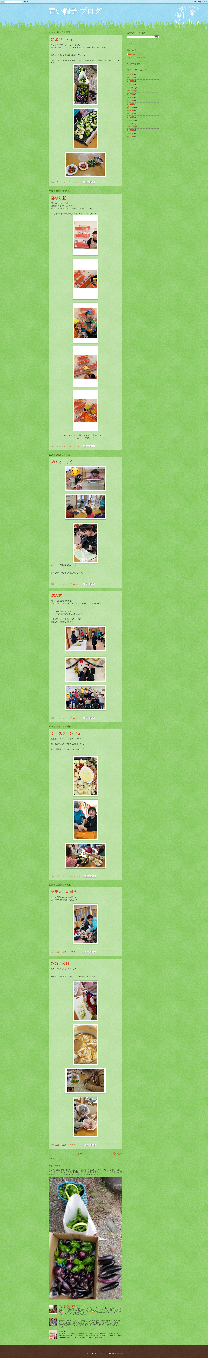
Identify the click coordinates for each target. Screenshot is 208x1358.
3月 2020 (130, 78)
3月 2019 (130, 110)
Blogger (120, 1353)
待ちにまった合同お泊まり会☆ (70, 1306)
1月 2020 (130, 81)
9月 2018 (130, 130)
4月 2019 (130, 107)
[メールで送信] (84, 182)
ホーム (80, 1153)
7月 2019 (130, 101)
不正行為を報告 (133, 63)
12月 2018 (131, 120)
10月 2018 (131, 127)
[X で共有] (89, 182)
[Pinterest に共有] (93, 182)
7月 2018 (130, 137)
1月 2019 (130, 117)
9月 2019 (130, 94)
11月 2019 (131, 88)
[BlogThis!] (86, 182)
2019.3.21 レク (64, 1318)
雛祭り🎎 (59, 198)
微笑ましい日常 (64, 892)
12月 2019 (131, 84)
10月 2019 (131, 91)
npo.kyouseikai (135, 54)
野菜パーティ (62, 39)
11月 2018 (131, 123)
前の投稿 (117, 1153)
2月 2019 (130, 114)
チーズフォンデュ (66, 733)
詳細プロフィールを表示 (136, 57)
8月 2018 (130, 133)
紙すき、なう (62, 462)
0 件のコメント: (74, 182)
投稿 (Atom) (57, 1158)
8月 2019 (130, 97)
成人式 (56, 595)
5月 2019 (130, 104)
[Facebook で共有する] (91, 182)
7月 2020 (130, 74)
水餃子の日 (60, 963)
